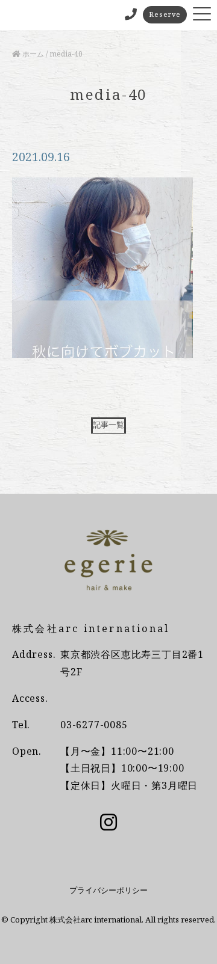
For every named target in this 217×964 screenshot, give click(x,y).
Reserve (165, 14)
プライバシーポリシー (108, 890)
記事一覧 (108, 424)
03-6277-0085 (94, 724)
